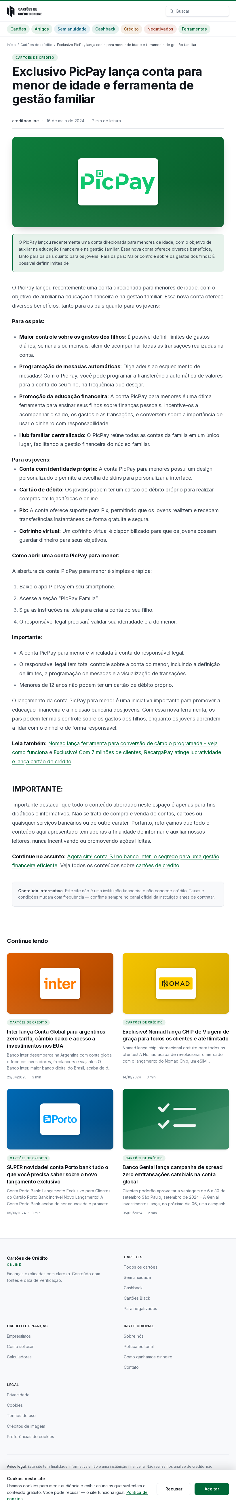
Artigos (42, 28)
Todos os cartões (140, 1267)
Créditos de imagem (26, 1426)
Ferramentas (194, 28)
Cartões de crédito (36, 45)
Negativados (160, 28)
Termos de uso (21, 1415)
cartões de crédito (157, 865)
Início (11, 45)
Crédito (131, 28)
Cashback (105, 28)
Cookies (15, 1405)
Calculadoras (19, 1356)
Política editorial (139, 1346)
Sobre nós (134, 1336)
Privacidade (18, 1394)
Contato (131, 1367)
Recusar (173, 1488)
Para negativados (140, 1308)
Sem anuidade (72, 28)
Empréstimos (19, 1336)
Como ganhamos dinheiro (148, 1356)
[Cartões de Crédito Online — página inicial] (24, 11)
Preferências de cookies (30, 1436)
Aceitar (212, 1488)
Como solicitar (20, 1346)
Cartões (18, 28)
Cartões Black (137, 1298)
